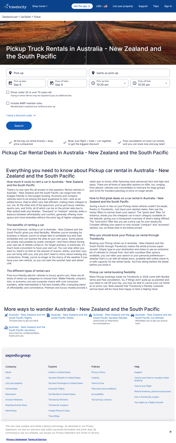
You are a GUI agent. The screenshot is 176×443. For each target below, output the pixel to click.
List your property (123, 6)
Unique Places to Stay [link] (59, 410)
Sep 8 (17, 84)
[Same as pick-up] (129, 73)
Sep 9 (59, 84)
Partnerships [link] (12, 388)
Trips (156, 6)
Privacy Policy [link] (98, 372)
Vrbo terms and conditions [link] (103, 388)
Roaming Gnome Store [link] (16, 405)
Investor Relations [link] (14, 399)
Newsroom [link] (11, 394)
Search (19, 125)
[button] (88, 115)
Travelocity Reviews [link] (58, 399)
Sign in (168, 6)
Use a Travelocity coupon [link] (146, 397)
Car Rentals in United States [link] (61, 394)
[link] (25, 319)
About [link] (8, 372)
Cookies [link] (95, 377)
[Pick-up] (46, 73)
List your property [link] (14, 383)
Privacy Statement (16, 439)
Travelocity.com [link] (10, 16)
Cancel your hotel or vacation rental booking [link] (151, 379)
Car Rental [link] (26, 16)
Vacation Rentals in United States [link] (64, 377)
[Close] (170, 431)
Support (143, 6)
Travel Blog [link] (53, 416)
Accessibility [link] (97, 394)
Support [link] (138, 372)
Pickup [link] (37, 16)
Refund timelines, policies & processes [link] (152, 391)
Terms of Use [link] (97, 383)
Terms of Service (37, 439)
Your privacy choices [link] (101, 399)
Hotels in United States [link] (59, 372)
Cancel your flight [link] (142, 386)
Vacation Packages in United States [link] (65, 383)
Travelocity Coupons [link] (58, 405)
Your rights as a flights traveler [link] (148, 402)
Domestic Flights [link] (56, 388)
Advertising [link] (11, 410)
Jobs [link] (8, 377)
